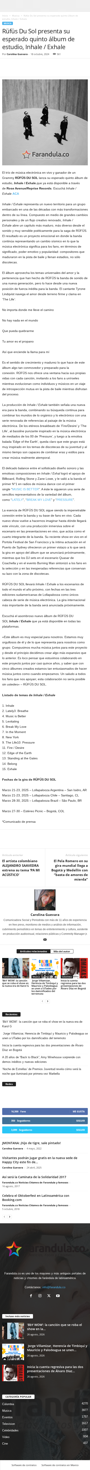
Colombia (67, 976)
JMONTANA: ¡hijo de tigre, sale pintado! (31, 1143)
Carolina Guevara (17, 54)
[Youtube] (45, 940)
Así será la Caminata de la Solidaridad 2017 (34, 1177)
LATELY (17, 499)
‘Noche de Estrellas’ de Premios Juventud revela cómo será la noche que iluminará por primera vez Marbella (41, 1071)
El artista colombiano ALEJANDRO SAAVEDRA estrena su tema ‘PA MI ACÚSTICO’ (21, 868)
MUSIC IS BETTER (25, 489)
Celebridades (10, 976)
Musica (15, 15)
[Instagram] (40, 1296)
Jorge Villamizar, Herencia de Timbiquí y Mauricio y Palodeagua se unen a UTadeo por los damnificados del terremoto (44, 987)
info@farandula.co (53, 1287)
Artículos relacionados (33, 951)
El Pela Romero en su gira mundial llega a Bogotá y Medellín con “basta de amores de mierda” (69, 870)
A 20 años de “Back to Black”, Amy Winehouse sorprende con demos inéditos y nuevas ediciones (41, 1059)
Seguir (80, 1120)
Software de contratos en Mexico (60, 1465)
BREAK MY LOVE (39, 499)
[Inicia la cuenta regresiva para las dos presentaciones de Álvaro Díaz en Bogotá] (74, 968)
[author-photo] (45, 899)
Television (8, 1423)
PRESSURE (65, 499)
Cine (5, 1443)
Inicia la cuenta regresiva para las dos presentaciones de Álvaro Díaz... (55, 1369)
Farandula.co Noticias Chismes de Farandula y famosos (35, 1182)
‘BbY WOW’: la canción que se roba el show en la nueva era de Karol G (15, 983)
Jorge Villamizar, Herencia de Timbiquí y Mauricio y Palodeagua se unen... (57, 1348)
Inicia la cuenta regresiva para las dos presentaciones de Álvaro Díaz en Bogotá (73, 984)
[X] (49, 1296)
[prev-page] (42, 1001)
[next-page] (47, 1001)
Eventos (7, 1417)
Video (5, 1437)
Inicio (5, 15)
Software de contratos (24, 1465)
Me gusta (79, 1111)
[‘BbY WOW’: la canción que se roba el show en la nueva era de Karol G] (15, 968)
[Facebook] (6, 70)
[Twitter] (16, 70)
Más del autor (62, 951)
